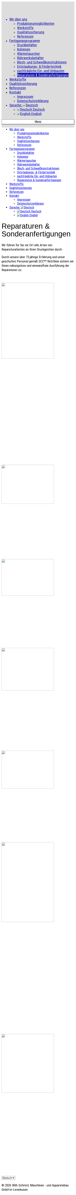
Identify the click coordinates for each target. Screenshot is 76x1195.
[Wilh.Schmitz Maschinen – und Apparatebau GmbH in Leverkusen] (38, 10)
